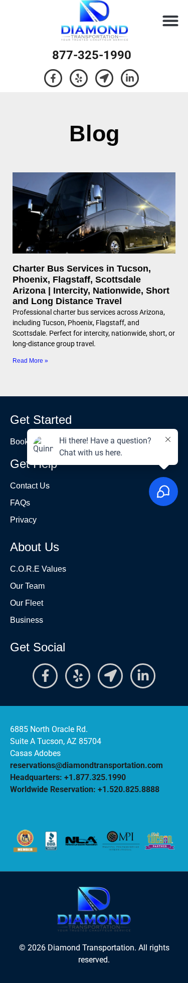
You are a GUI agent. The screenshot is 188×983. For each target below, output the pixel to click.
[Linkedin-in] (130, 78)
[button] (170, 20)
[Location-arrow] (104, 78)
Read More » (30, 360)
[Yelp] (79, 78)
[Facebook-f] (53, 78)
